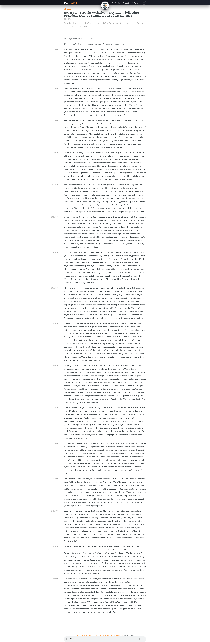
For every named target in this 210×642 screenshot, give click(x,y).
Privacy (96, 635)
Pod (71, 2)
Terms (102, 635)
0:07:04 (54, 288)
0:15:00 (54, 578)
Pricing (83, 635)
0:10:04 (54, 408)
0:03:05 (54, 152)
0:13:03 (54, 511)
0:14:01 (54, 546)
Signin (77, 635)
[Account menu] (144, 3)
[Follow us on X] (122, 635)
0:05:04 (54, 217)
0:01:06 (54, 88)
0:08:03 (54, 323)
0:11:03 (54, 443)
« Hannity (68, 9)
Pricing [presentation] (116, 3)
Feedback (89, 635)
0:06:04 (54, 252)
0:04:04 (54, 185)
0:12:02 (54, 479)
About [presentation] (136, 3)
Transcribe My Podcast (112, 635)
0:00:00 (54, 49)
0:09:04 (54, 365)
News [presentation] (126, 3)
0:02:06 (54, 120)
